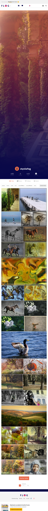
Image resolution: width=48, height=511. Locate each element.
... (25, 485)
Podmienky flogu (15, 498)
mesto (8, 185)
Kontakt (27, 498)
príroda (3, 185)
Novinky (20, 498)
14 (27, 485)
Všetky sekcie (14, 1)
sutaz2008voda (29, 185)
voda (12, 185)
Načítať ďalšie (24, 478)
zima (35, 185)
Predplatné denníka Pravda (16, 509)
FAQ (24, 498)
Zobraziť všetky (43, 185)
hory (16, 185)
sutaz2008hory (21, 185)
